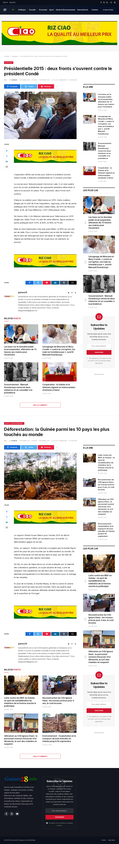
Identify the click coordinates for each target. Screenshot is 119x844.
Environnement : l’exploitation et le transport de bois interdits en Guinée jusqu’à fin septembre (59, 738)
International (82, 10)
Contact (94, 10)
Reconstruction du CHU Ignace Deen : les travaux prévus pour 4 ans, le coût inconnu (58, 700)
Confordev (31, 840)
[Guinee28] (12, 10)
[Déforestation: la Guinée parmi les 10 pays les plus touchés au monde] (40, 476)
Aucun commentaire (60, 80)
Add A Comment (40, 405)
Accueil (6, 56)
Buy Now (12, 2)
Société (32, 10)
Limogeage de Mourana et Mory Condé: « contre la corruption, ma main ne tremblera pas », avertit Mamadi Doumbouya (58, 351)
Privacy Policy (106, 361)
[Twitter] (6, 156)
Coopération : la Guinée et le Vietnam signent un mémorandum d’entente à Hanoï (58, 387)
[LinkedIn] (6, 161)
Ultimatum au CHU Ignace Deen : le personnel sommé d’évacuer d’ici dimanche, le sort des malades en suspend (20, 740)
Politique (22, 10)
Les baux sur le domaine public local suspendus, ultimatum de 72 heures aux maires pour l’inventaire (20, 351)
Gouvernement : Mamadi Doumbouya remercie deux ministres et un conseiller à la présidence (18, 388)
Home (104, 840)
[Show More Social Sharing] (57, 86)
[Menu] (5, 9)
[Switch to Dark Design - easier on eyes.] (111, 2)
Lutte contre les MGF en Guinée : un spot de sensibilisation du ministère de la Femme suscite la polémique (20, 702)
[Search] (115, 2)
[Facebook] (6, 151)
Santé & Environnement (65, 10)
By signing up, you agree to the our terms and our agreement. (99, 360)
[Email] (6, 166)
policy (71, 823)
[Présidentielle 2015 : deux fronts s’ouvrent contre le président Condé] (40, 115)
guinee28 (14, 80)
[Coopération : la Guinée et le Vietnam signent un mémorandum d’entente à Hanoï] (59, 371)
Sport (51, 10)
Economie (43, 10)
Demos (5, 2)
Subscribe (108, 10)
